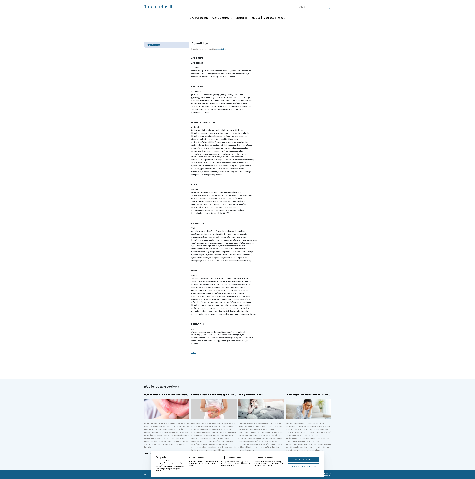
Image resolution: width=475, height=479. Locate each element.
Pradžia (194, 49)
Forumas (255, 17)
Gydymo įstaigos (220, 17)
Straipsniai (241, 17)
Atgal (193, 352)
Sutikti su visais (303, 459)
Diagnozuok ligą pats (274, 17)
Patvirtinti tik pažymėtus (303, 466)
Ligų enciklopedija (199, 17)
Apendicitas (153, 44)
